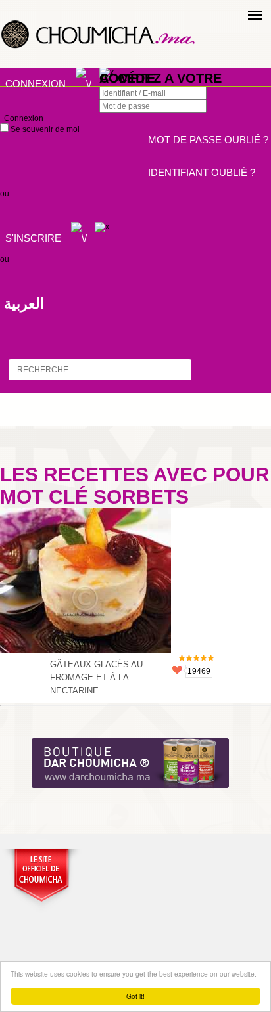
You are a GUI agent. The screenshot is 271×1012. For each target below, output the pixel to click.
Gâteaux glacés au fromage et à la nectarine (96, 677)
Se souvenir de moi (44, 129)
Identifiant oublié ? (201, 172)
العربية (24, 304)
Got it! (135, 996)
